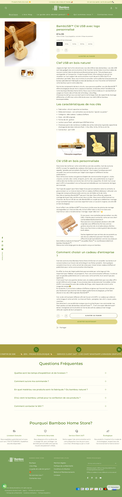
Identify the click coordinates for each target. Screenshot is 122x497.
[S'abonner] (116, 463)
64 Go (91, 44)
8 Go (67, 44)
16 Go (75, 44)
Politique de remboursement (36, 490)
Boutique (32, 463)
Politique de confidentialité (63, 466)
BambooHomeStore (15, 488)
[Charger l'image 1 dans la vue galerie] (24, 73)
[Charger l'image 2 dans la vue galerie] (30, 73)
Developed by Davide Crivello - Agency (16, 490)
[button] (5, 8)
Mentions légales (60, 463)
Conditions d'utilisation (62, 469)
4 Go (60, 44)
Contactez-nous (35, 478)
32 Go (83, 44)
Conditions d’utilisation (30, 493)
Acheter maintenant (86, 321)
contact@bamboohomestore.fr (92, 219)
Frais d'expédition (70, 36)
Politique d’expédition (44, 493)
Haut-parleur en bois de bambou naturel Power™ (74, 305)
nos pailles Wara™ (88, 241)
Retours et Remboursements (64, 472)
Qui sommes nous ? (36, 475)
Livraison (57, 475)
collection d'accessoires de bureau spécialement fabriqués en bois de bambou (86, 80)
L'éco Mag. (93, 93)
